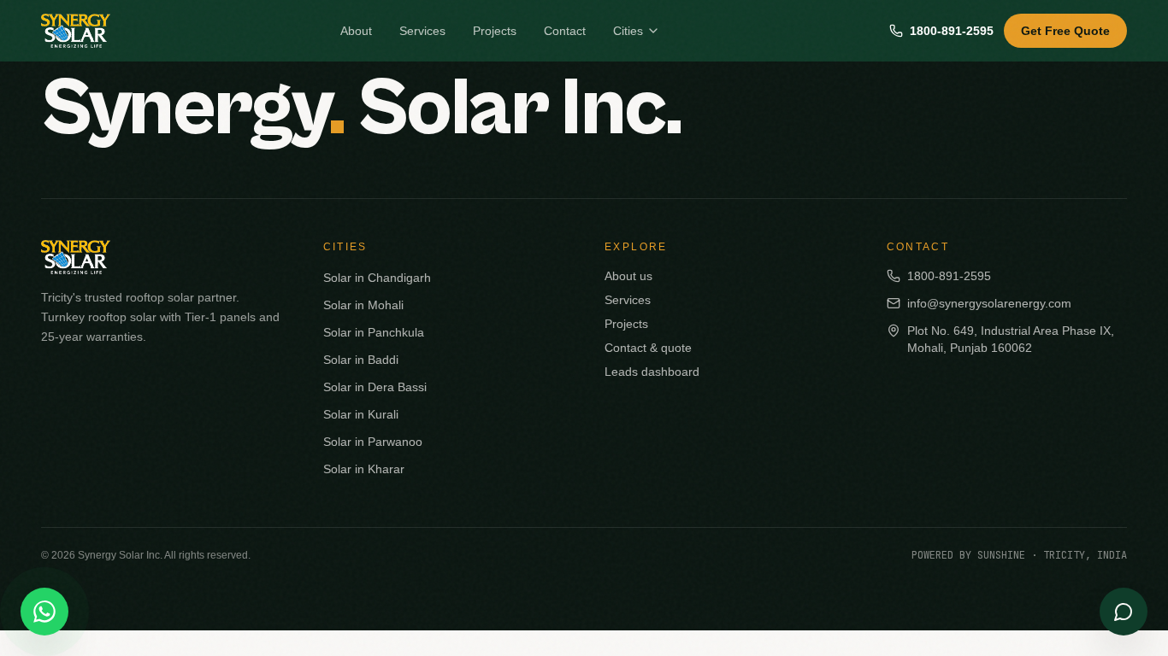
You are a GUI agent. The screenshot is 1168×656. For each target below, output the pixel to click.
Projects (494, 31)
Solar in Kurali (360, 414)
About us (628, 276)
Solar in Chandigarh (377, 277)
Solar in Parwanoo (372, 441)
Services (422, 31)
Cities (628, 31)
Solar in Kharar (363, 469)
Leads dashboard (652, 371)
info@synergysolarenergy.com (989, 303)
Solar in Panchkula (373, 332)
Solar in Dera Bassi (375, 387)
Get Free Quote (1065, 31)
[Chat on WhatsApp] (44, 612)
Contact (565, 31)
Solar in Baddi (360, 359)
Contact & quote (648, 347)
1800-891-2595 (952, 31)
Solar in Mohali (363, 305)
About (356, 31)
